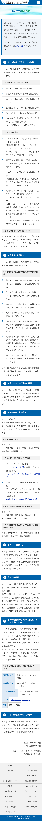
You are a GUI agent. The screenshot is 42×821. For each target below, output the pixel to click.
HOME (10, 765)
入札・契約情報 (31, 770)
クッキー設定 (31, 796)
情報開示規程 (10, 802)
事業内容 (10, 770)
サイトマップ (10, 812)
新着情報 (10, 786)
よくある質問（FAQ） (10, 781)
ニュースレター (31, 802)
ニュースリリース (31, 786)
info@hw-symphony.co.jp (20, 700)
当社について (31, 765)
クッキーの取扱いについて (10, 796)
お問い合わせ (31, 776)
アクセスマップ (31, 807)
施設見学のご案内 (31, 781)
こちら (18, 46)
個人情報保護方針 (10, 791)
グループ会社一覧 (14, 467)
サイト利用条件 (10, 807)
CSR (10, 776)
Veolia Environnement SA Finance (20, 499)
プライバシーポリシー (31, 791)
